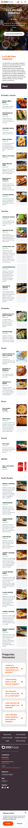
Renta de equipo (20, 741)
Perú (18, 751)
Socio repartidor (20, 734)
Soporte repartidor (7, 737)
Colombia (4, 751)
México (14, 751)
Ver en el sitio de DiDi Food (14, 34)
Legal (7, 741)
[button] (14, 34)
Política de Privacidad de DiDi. (9, 819)
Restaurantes (7, 734)
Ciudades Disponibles (21, 737)
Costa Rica (9, 751)
